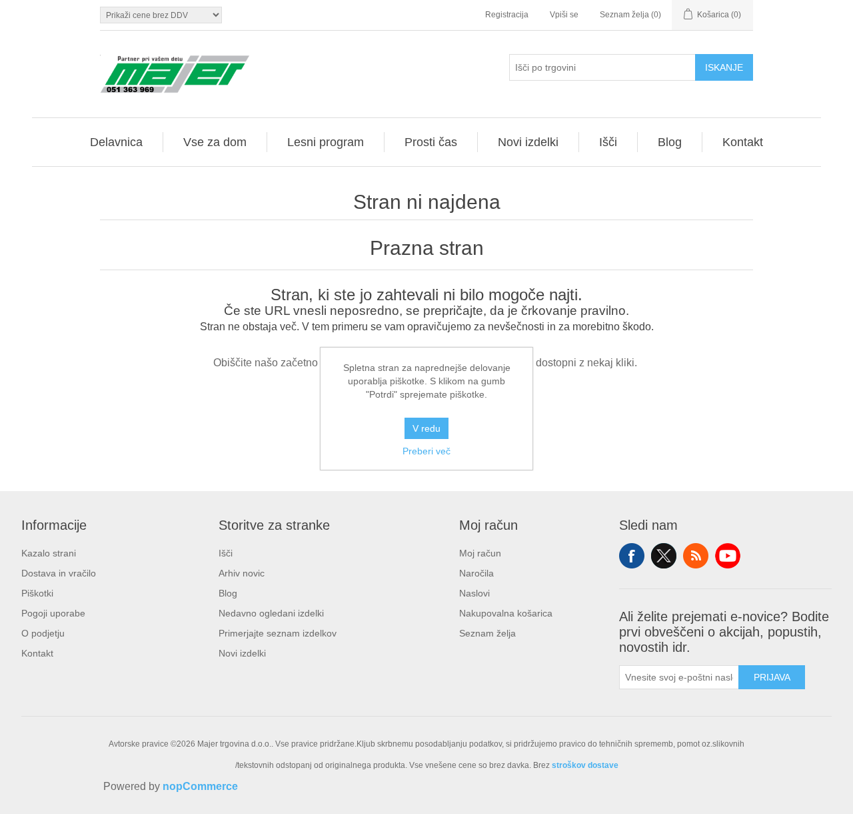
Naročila (476, 573)
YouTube (727, 555)
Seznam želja (487, 633)
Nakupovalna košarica (505, 613)
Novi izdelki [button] (528, 142)
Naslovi (474, 593)
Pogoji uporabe (53, 613)
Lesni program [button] (325, 142)
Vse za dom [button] (215, 142)
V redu (426, 428)
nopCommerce (200, 786)
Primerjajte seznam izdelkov (278, 633)
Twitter (663, 555)
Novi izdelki (242, 653)
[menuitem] (116, 142)
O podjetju (43, 633)
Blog (228, 593)
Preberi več (426, 451)
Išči (226, 553)
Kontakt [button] (742, 142)
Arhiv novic (242, 573)
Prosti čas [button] (431, 142)
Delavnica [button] (116, 142)
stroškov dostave (585, 765)
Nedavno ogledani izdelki (271, 613)
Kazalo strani (48, 553)
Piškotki (37, 593)
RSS (695, 555)
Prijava (772, 677)
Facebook (631, 555)
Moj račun (480, 553)
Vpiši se (564, 14)
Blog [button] (670, 142)
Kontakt (37, 653)
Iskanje (724, 67)
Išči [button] (608, 142)
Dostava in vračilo (58, 573)
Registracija (506, 14)
